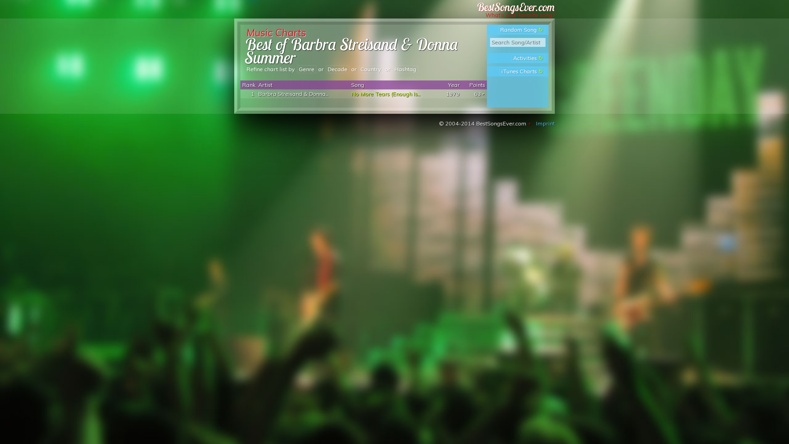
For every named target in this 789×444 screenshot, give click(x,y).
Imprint (545, 123)
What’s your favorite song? (520, 14)
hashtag (405, 69)
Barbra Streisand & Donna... (293, 93)
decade (337, 69)
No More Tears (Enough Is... (385, 93)
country (371, 69)
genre (306, 69)
